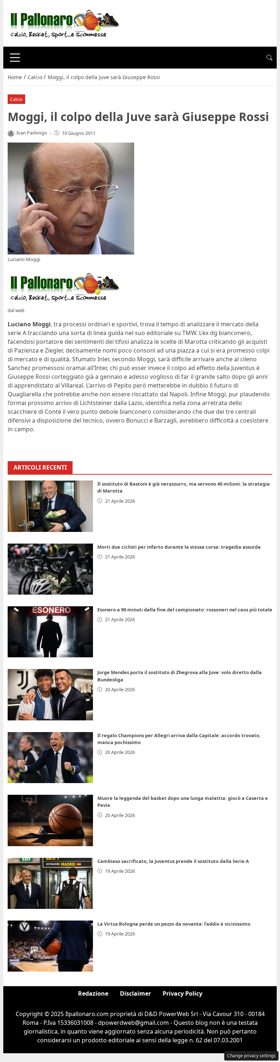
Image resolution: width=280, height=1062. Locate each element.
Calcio (16, 99)
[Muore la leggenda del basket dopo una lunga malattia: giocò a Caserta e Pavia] (50, 820)
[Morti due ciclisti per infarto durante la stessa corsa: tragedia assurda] (50, 569)
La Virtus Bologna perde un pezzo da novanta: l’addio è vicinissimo (173, 924)
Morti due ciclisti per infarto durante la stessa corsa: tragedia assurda (179, 547)
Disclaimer (135, 993)
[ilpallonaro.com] (64, 23)
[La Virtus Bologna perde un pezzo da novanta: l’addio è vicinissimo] (50, 946)
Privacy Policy (182, 993)
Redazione (93, 993)
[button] (269, 57)
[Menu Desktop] (15, 58)
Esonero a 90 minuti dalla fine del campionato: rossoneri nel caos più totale (184, 609)
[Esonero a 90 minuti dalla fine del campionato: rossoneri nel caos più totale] (50, 631)
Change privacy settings (251, 1056)
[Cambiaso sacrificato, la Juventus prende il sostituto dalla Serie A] (50, 883)
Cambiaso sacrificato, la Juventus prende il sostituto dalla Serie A (173, 861)
